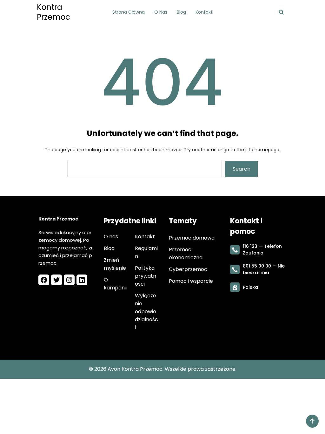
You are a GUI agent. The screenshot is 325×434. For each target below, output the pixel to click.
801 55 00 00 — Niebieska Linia (264, 269)
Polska (250, 287)
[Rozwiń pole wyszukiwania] (281, 12)
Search (241, 169)
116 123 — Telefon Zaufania (262, 249)
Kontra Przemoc (53, 12)
